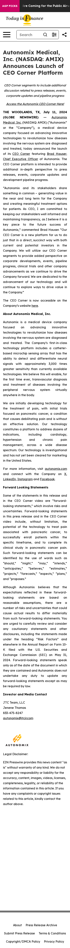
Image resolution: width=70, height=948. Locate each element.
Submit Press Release (19, 933)
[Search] (45, 34)
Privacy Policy (54, 941)
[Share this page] (64, 34)
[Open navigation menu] (6, 34)
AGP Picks (9, 6)
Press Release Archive (41, 925)
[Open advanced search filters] (54, 34)
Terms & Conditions (52, 933)
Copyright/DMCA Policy (23, 941)
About (17, 925)
